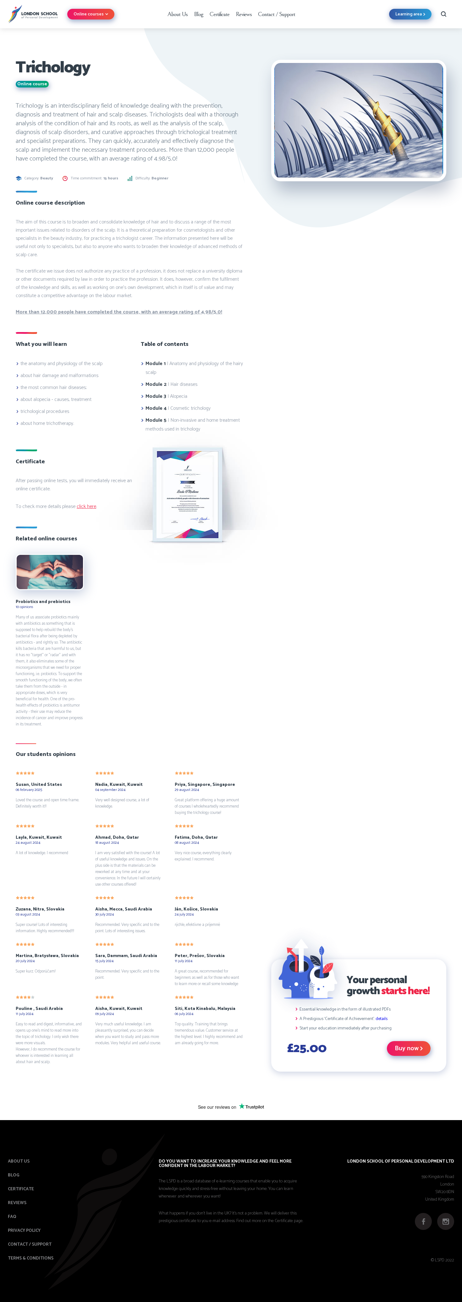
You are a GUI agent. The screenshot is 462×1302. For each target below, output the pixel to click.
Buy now (407, 1048)
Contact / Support (276, 14)
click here (86, 506)
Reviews (244, 14)
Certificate (219, 14)
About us (19, 1161)
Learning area (408, 14)
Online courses (89, 14)
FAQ (12, 1216)
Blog (198, 14)
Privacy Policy (24, 1230)
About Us (177, 14)
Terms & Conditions (30, 1258)
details (382, 1019)
